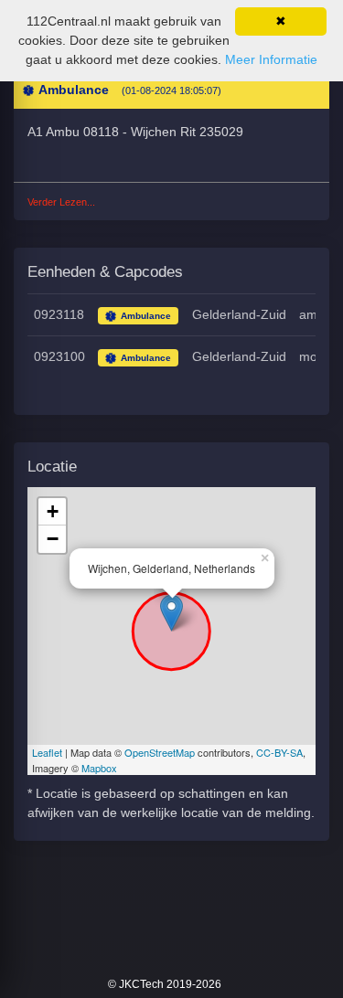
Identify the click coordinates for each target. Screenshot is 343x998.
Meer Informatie (271, 59)
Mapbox (99, 767)
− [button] (53, 538)
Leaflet (47, 752)
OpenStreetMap (159, 752)
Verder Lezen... (61, 201)
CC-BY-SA (279, 752)
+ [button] (53, 511)
